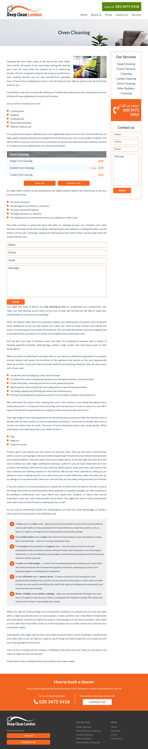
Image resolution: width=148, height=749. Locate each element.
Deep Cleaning (126, 64)
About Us (96, 14)
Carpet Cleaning (126, 78)
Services (136, 14)
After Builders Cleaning (87, 742)
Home (83, 14)
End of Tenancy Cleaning (88, 730)
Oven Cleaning (126, 83)
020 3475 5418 (54, 701)
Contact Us (122, 14)
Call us (121, 6)
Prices (108, 14)
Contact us (74, 183)
